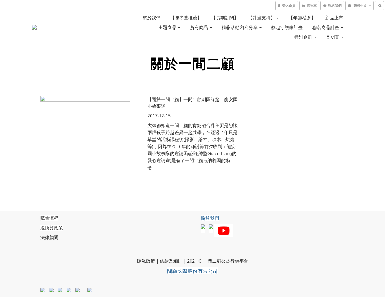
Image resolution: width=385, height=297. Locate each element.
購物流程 (49, 218)
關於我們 (152, 18)
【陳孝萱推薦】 (186, 18)
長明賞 (333, 37)
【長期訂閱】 (224, 18)
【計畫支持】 (262, 18)
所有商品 (199, 27)
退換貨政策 (51, 228)
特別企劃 (303, 37)
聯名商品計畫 (326, 27)
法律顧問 (49, 237)
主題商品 (168, 27)
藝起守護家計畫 (287, 27)
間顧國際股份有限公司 (192, 270)
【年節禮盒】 (302, 18)
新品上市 (334, 18)
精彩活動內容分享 (240, 27)
